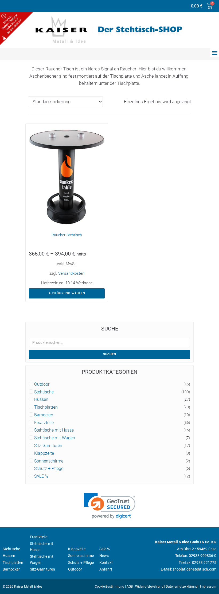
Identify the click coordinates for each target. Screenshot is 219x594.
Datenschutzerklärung (182, 586)
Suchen (109, 354)
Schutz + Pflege (48, 468)
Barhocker (43, 415)
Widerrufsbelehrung (149, 586)
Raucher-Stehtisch (67, 235)
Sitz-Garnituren (48, 445)
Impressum (208, 586)
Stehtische (44, 392)
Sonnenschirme (48, 461)
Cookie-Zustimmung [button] (109, 586)
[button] (214, 52)
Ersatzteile (44, 422)
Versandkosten (71, 273)
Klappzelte (44, 453)
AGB (130, 586)
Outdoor (41, 384)
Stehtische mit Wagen (54, 438)
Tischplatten (46, 407)
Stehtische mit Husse (54, 430)
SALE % (41, 476)
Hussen (41, 399)
